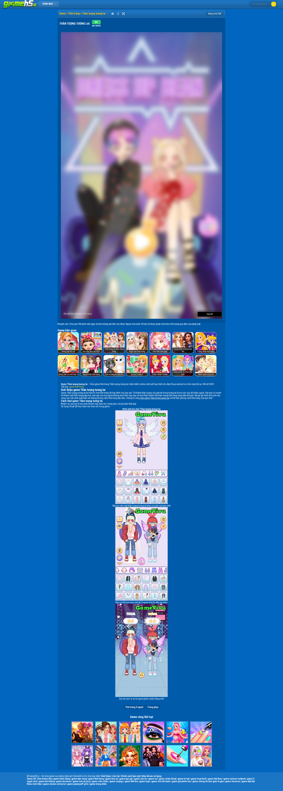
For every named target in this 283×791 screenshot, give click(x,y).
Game (62, 13)
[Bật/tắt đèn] (118, 13)
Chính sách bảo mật (130, 776)
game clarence (232, 781)
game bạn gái (126, 778)
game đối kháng (47, 781)
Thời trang (74, 13)
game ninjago (116, 781)
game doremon (63, 781)
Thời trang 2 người (134, 707)
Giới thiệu (106, 776)
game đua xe (111, 778)
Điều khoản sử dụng (151, 776)
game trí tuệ (183, 778)
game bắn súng (79, 778)
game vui (153, 778)
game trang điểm (98, 784)
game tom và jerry (82, 781)
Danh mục (48, 3)
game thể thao (215, 778)
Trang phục (153, 707)
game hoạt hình (199, 778)
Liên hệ (116, 776)
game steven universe (54, 784)
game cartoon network (235, 778)
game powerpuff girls (77, 784)
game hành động (61, 778)
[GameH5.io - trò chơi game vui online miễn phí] (20, 7)
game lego (144, 781)
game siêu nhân (100, 781)
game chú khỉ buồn (160, 781)
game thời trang (76, 386)
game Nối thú (131, 781)
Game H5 (31, 778)
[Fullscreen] (123, 13)
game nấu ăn (140, 778)
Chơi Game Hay (44, 778)
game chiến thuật (167, 778)
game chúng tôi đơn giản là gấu (208, 781)
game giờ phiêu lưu (181, 781)
